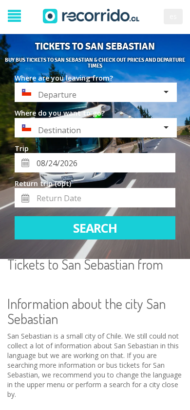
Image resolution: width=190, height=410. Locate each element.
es (173, 16)
